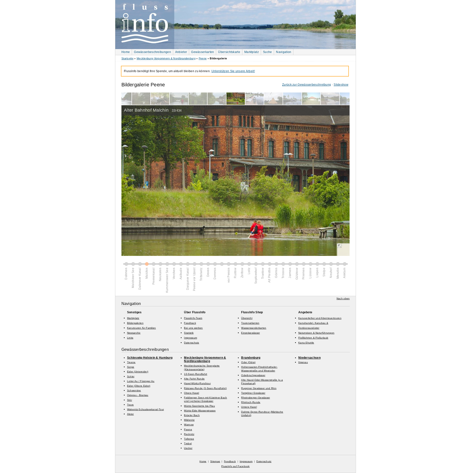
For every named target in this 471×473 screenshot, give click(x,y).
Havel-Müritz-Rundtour (197, 383)
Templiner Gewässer (253, 393)
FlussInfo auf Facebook (235, 466)
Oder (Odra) (248, 362)
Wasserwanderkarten (253, 328)
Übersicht (246, 318)
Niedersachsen (309, 357)
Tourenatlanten (250, 323)
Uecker (188, 448)
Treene (131, 362)
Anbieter (181, 52)
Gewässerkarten (202, 52)
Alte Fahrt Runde (194, 378)
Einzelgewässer (250, 332)
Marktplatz (251, 52)
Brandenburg (250, 357)
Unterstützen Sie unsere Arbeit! (233, 71)
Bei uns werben (193, 328)
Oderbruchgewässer (253, 375)
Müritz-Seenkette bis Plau (199, 406)
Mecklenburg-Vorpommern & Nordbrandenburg (166, 58)
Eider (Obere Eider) (138, 385)
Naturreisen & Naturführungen (316, 332)
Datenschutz (191, 342)
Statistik (189, 332)
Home (125, 52)
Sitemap (215, 461)
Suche (267, 52)
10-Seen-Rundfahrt (195, 374)
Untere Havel (249, 407)
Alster (130, 414)
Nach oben (343, 298)
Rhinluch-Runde (250, 402)
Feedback (190, 323)
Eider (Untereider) (137, 371)
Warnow (189, 424)
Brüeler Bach (192, 415)
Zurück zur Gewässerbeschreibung (306, 84)
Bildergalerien (135, 323)
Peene (203, 58)
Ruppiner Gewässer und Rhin (258, 388)
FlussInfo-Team (193, 318)
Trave (130, 404)
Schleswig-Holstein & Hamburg (149, 357)
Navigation (283, 52)
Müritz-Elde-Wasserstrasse (200, 410)
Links (130, 337)
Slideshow (341, 84)
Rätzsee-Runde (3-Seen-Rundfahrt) (205, 388)
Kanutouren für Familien (141, 328)
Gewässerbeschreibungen (152, 52)
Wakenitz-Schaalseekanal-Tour (145, 409)
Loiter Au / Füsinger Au (141, 381)
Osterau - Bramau (137, 395)
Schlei (130, 376)
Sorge (130, 367)
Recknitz (189, 434)
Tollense (189, 438)
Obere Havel (191, 393)
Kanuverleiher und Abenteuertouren (319, 318)
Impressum (190, 337)
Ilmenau (303, 362)
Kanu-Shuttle (306, 342)
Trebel (188, 443)
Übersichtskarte (229, 52)
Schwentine (134, 390)
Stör (129, 400)
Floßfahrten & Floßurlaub (313, 337)
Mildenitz (189, 420)
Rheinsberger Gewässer (255, 397)
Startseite (127, 58)
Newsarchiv (134, 332)
